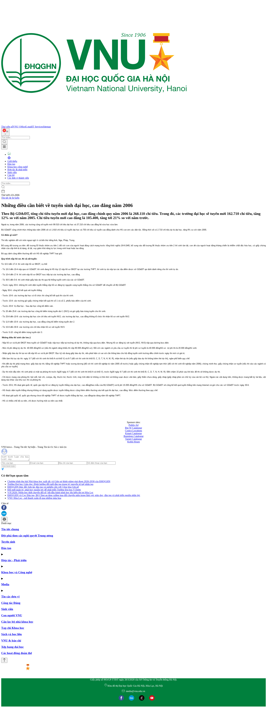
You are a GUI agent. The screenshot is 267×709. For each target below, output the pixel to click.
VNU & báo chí (11, 640)
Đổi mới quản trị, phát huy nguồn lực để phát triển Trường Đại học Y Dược (44, 489)
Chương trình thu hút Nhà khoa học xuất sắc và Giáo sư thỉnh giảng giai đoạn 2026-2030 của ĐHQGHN (58, 481)
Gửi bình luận (8, 466)
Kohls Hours (133, 441)
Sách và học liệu (11, 634)
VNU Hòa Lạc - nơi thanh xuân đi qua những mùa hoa (34, 498)
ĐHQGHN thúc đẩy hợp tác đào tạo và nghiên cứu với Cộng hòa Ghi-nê (43, 487)
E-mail (28, 126)
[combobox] (5, 132)
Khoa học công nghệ (17, 166)
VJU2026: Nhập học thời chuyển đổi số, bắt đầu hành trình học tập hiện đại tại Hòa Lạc (50, 492)
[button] (133, 508)
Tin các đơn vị (10, 596)
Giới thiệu (12, 161)
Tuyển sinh (8, 541)
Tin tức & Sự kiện (10, 198)
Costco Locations (133, 430)
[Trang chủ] (94, 124)
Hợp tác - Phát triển (14, 560)
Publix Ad (133, 425)
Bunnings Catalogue (134, 436)
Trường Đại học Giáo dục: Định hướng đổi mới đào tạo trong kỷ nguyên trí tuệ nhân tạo (50, 484)
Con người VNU (11, 615)
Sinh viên (12, 172)
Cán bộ (11, 175)
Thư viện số (7, 126)
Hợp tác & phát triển (17, 169)
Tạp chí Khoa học (12, 628)
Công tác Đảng (10, 602)
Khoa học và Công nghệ (16, 572)
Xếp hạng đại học (12, 646)
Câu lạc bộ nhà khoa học (17, 621)
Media (5, 584)
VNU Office (19, 126)
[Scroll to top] (4, 660)
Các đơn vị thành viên (18, 178)
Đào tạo (11, 164)
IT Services (37, 126)
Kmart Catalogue (133, 433)
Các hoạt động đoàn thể (16, 653)
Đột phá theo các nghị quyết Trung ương (27, 535)
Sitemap (47, 126)
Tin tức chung (10, 529)
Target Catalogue (133, 439)
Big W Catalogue (133, 428)
